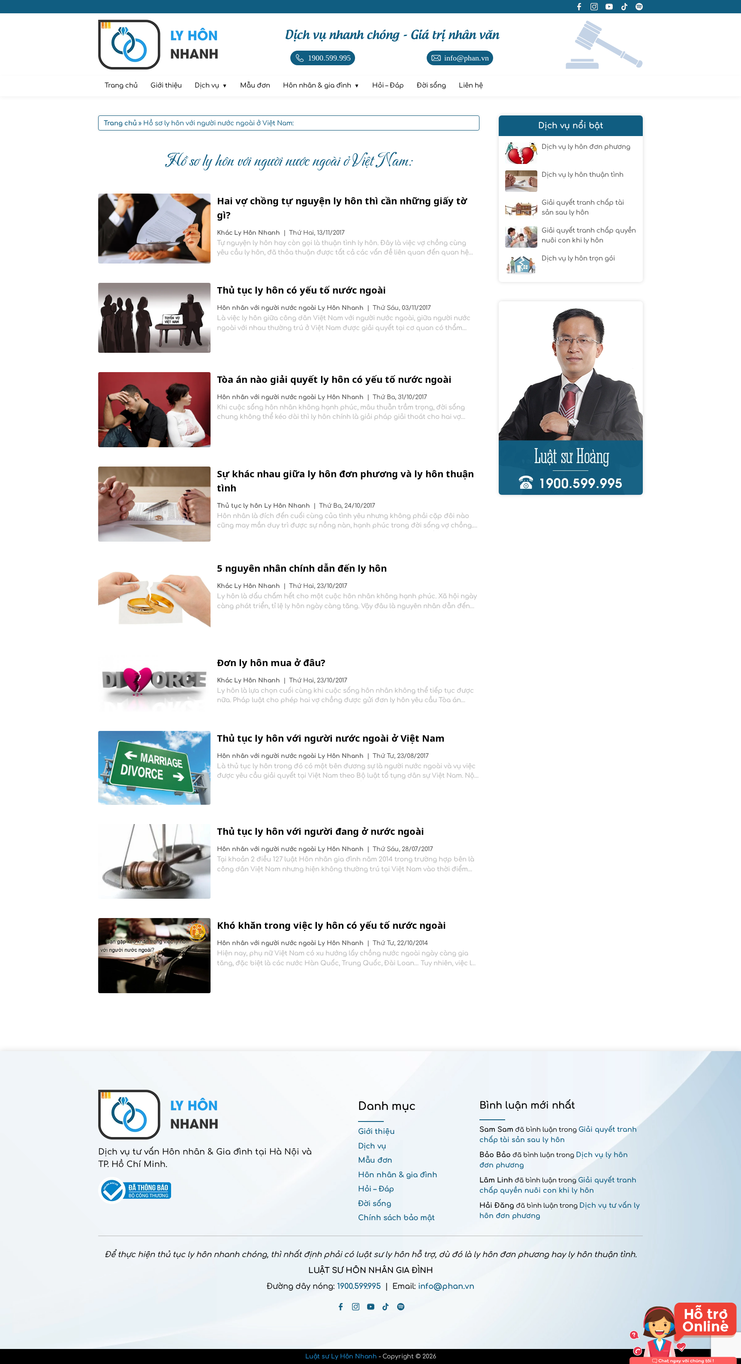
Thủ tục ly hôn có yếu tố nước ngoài (301, 289)
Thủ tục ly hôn (240, 506)
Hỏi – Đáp (376, 1189)
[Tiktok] (385, 1306)
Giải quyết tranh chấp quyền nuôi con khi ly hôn (589, 235)
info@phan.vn (446, 1286)
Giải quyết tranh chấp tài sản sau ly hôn (583, 207)
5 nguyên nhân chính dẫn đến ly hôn (302, 567)
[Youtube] (370, 1306)
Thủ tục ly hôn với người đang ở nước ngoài (320, 830)
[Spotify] (400, 1306)
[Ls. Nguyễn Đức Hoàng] (571, 398)
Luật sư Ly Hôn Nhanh (341, 1356)
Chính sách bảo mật (396, 1218)
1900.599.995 (359, 1286)
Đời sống (374, 1204)
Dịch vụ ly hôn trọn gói (578, 258)
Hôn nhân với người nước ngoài (267, 308)
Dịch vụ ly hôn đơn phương (586, 147)
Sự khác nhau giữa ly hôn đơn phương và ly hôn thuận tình (345, 480)
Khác (225, 233)
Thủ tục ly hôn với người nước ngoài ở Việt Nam (331, 737)
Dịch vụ (372, 1146)
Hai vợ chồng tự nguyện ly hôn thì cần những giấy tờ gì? (342, 207)
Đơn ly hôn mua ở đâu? (271, 662)
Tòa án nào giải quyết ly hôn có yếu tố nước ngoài (334, 379)
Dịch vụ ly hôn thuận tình (583, 175)
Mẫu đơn (375, 1160)
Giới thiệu (376, 1132)
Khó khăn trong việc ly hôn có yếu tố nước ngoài (331, 924)
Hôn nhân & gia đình (397, 1175)
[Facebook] (340, 1306)
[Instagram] (355, 1306)
